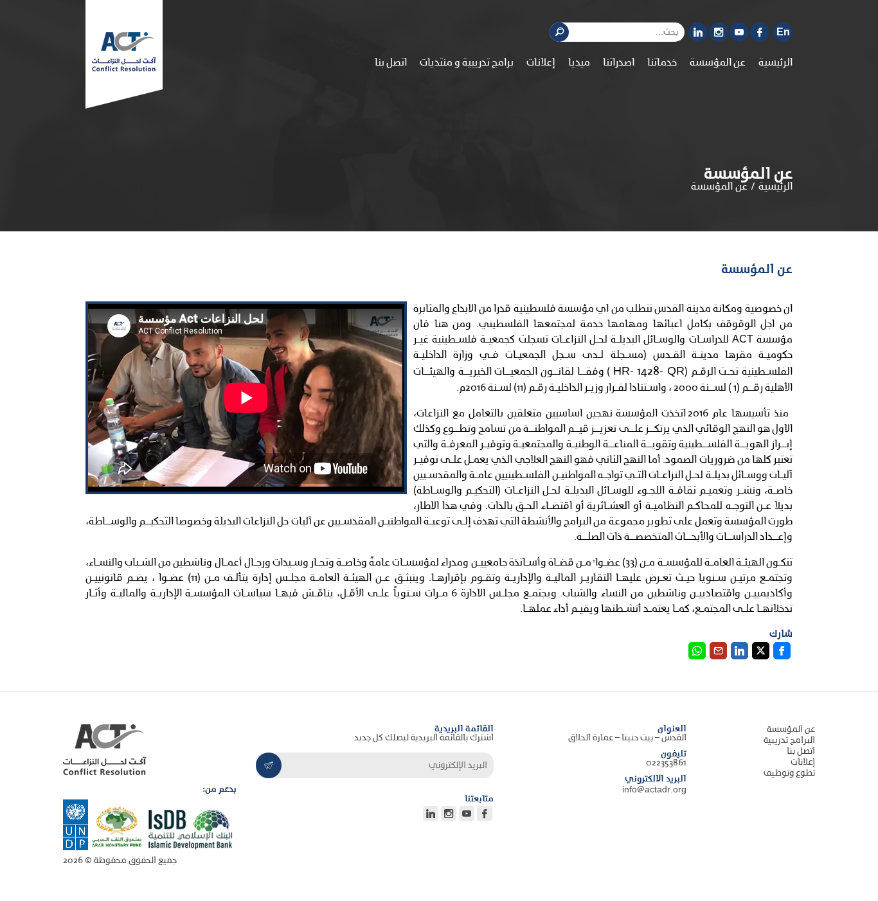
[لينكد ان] (698, 32)
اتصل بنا (391, 63)
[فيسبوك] (759, 32)
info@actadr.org (654, 790)
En (783, 32)
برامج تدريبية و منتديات (467, 63)
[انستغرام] (718, 32)
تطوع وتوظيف (789, 773)
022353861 (666, 763)
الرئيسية (775, 63)
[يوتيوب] (739, 32)
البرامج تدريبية (789, 740)
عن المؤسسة (791, 730)
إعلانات (540, 63)
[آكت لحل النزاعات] (124, 51)
